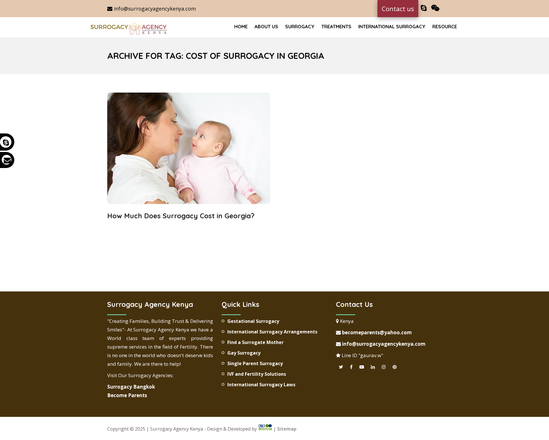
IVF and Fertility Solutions (256, 374)
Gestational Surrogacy (253, 321)
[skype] (423, 8)
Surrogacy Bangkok (131, 386)
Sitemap (287, 429)
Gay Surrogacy (243, 353)
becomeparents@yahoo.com (376, 332)
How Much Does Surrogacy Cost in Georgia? (180, 215)
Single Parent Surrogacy (255, 363)
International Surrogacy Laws (261, 384)
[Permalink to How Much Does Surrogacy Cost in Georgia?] (188, 202)
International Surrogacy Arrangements (272, 332)
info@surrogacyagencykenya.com (154, 8)
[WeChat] (435, 8)
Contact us (398, 8)
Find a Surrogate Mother (255, 342)
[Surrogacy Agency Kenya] (129, 28)
